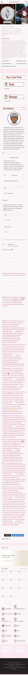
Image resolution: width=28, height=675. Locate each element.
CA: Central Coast (10, 26)
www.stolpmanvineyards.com (9, 66)
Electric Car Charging (6, 32)
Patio (14, 33)
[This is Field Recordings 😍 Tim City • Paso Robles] (14, 473)
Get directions (7, 560)
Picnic (18, 33)
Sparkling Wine (5, 33)
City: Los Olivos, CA (6, 30)
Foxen (14, 647)
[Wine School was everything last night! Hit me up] (14, 284)
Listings (3, 26)
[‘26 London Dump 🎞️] (14, 260)
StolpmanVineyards (7, 63)
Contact (18, 665)
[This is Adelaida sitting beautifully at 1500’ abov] (14, 521)
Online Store (18, 30)
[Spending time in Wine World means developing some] (14, 307)
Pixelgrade (14, 669)
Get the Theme (11, 665)
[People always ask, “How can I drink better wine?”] (14, 378)
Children (3, 35)
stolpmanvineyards (22, 63)
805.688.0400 (6, 61)
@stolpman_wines (22, 61)
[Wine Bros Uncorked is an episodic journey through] (14, 426)
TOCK (16, 181)
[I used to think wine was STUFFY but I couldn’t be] (14, 402)
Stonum (13, 651)
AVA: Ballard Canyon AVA (7, 28)
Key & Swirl (14, 2)
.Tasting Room (17, 28)
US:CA (13, 30)
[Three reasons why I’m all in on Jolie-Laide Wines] (14, 355)
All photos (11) (23, 568)
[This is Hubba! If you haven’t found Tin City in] (14, 497)
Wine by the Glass (16, 32)
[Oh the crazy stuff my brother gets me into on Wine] (14, 331)
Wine (11, 33)
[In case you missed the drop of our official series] (14, 450)
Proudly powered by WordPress (11, 667)
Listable (22, 667)
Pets (22, 33)
